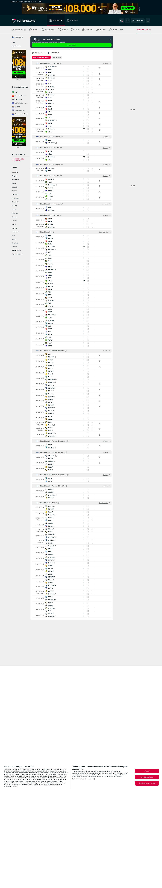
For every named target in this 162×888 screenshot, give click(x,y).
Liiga (13, 42)
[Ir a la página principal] (25, 21)
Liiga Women (16, 46)
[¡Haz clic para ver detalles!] (72, 68)
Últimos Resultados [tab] (41, 57)
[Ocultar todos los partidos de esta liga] (110, 63)
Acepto (147, 771)
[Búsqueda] (127, 20)
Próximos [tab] (57, 57)
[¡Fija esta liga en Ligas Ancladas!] (61, 63)
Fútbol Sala (40, 53)
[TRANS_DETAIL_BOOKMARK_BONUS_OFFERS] (121, 20)
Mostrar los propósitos (147, 783)
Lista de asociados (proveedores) (83, 779)
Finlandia (55, 53)
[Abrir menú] (148, 20)
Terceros (14, 786)
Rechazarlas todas (147, 777)
